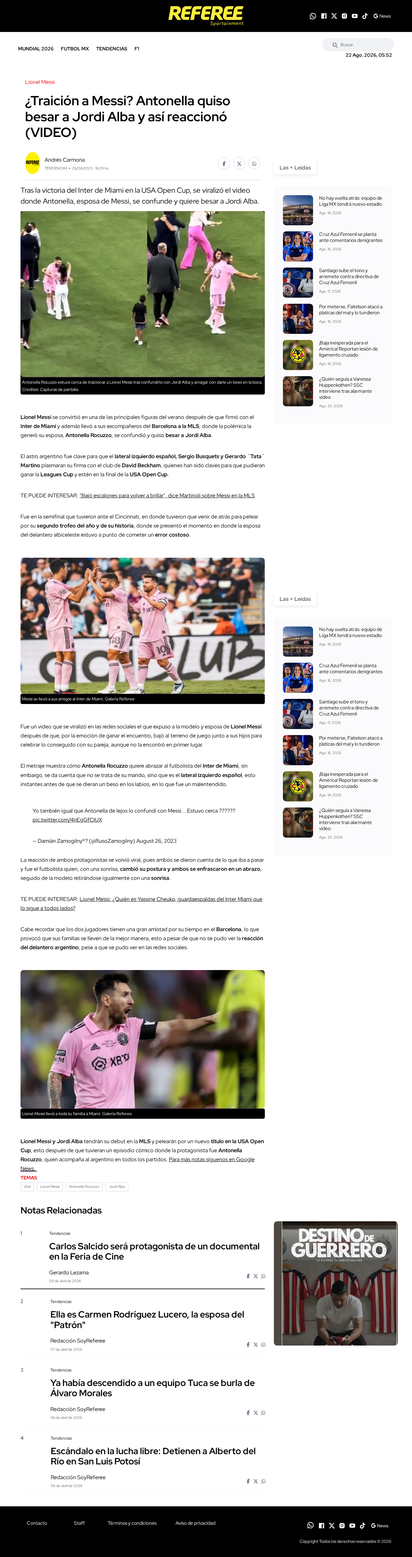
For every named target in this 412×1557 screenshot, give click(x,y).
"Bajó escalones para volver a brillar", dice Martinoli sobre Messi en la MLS (167, 495)
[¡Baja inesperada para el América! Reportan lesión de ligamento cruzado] (298, 355)
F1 (137, 49)
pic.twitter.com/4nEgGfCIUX (67, 819)
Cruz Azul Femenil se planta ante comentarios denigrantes (350, 237)
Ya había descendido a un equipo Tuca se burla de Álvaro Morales (152, 1388)
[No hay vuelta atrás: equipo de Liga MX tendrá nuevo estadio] (298, 210)
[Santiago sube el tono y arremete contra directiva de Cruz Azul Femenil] (298, 283)
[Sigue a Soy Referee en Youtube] (355, 16)
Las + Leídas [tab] (295, 167)
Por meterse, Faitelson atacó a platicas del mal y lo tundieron (350, 309)
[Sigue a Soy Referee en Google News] (382, 16)
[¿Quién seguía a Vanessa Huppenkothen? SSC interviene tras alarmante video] (298, 391)
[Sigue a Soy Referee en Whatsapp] (313, 16)
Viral (27, 1186)
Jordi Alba (117, 1186)
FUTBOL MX (75, 49)
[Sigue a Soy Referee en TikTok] (365, 16)
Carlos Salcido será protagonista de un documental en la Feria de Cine (154, 1251)
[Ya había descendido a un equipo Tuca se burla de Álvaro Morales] (336, 1418)
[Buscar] (335, 44)
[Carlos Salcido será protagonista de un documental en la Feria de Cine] (336, 1283)
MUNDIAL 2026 (36, 49)
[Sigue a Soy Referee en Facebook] (324, 16)
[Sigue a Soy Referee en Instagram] (344, 16)
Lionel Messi (49, 1186)
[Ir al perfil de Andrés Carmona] (32, 162)
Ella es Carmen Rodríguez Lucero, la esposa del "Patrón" (147, 1319)
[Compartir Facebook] (224, 163)
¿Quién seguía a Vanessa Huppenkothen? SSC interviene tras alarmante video (345, 388)
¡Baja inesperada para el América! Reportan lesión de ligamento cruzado (348, 349)
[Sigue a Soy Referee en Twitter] (334, 16)
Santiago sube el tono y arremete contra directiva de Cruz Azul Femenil (349, 276)
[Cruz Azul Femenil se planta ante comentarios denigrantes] (298, 246)
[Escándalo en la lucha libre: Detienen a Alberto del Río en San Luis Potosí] (336, 1487)
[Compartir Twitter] (239, 163)
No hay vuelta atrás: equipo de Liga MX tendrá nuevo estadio (350, 201)
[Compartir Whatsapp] (254, 163)
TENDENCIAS (111, 49)
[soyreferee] (205, 16)
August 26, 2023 (156, 840)
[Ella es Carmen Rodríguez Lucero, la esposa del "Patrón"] (336, 1350)
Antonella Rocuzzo (84, 1186)
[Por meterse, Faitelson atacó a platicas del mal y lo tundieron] (298, 319)
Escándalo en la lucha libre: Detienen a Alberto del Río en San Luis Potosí (153, 1456)
